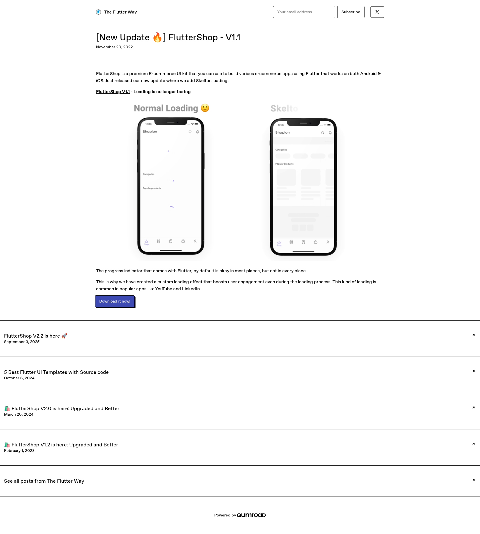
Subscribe (351, 12)
